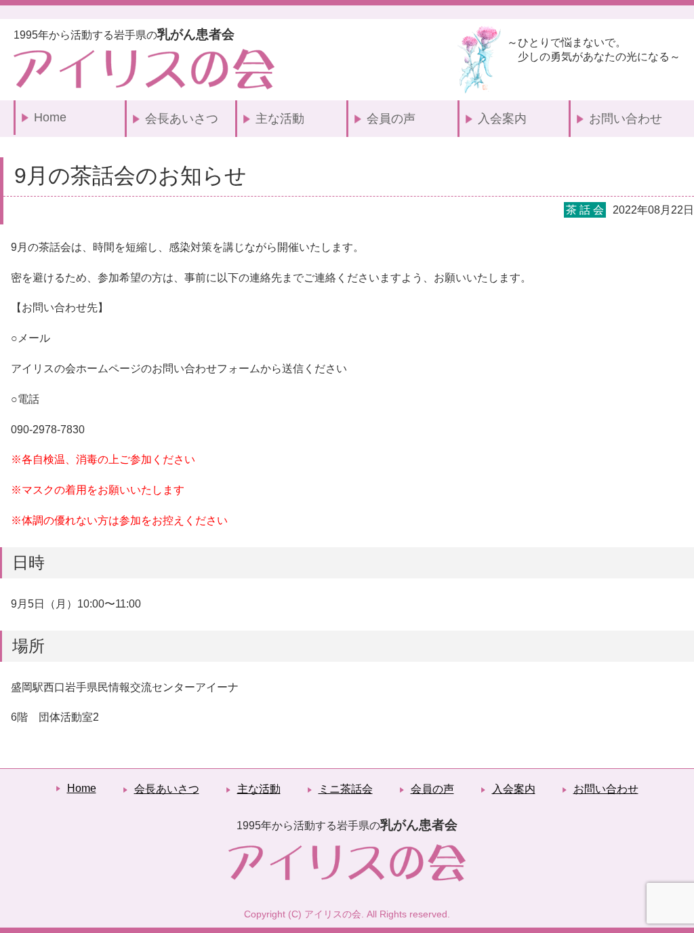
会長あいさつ (181, 118)
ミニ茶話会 (346, 789)
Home (50, 117)
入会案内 (502, 118)
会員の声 (391, 118)
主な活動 (280, 118)
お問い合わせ (625, 118)
